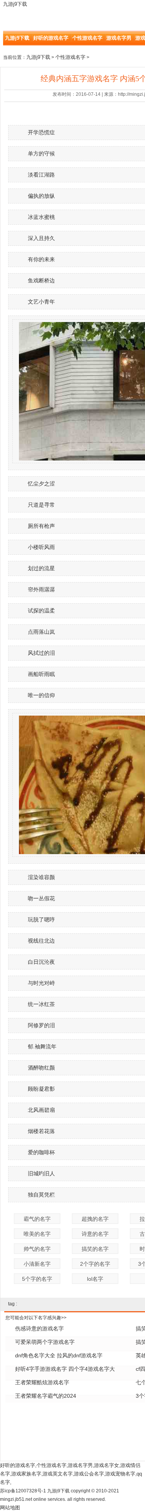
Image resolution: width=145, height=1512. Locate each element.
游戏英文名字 (58, 1474)
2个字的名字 (95, 1264)
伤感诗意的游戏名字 (39, 1328)
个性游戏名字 (87, 38)
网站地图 (10, 1507)
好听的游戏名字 (50, 38)
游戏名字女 (106, 1465)
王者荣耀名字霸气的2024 (45, 1396)
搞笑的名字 (95, 1249)
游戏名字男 (118, 38)
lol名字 (95, 1279)
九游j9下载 (15, 4)
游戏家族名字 (26, 1474)
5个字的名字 (37, 1279)
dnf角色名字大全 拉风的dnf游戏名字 (58, 1355)
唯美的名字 (37, 1234)
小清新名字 (37, 1264)
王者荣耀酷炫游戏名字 (42, 1382)
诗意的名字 (95, 1234)
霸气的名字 (37, 1219)
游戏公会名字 (89, 1474)
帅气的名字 (37, 1249)
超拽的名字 (95, 1219)
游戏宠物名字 (120, 1474)
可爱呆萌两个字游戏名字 (45, 1342)
